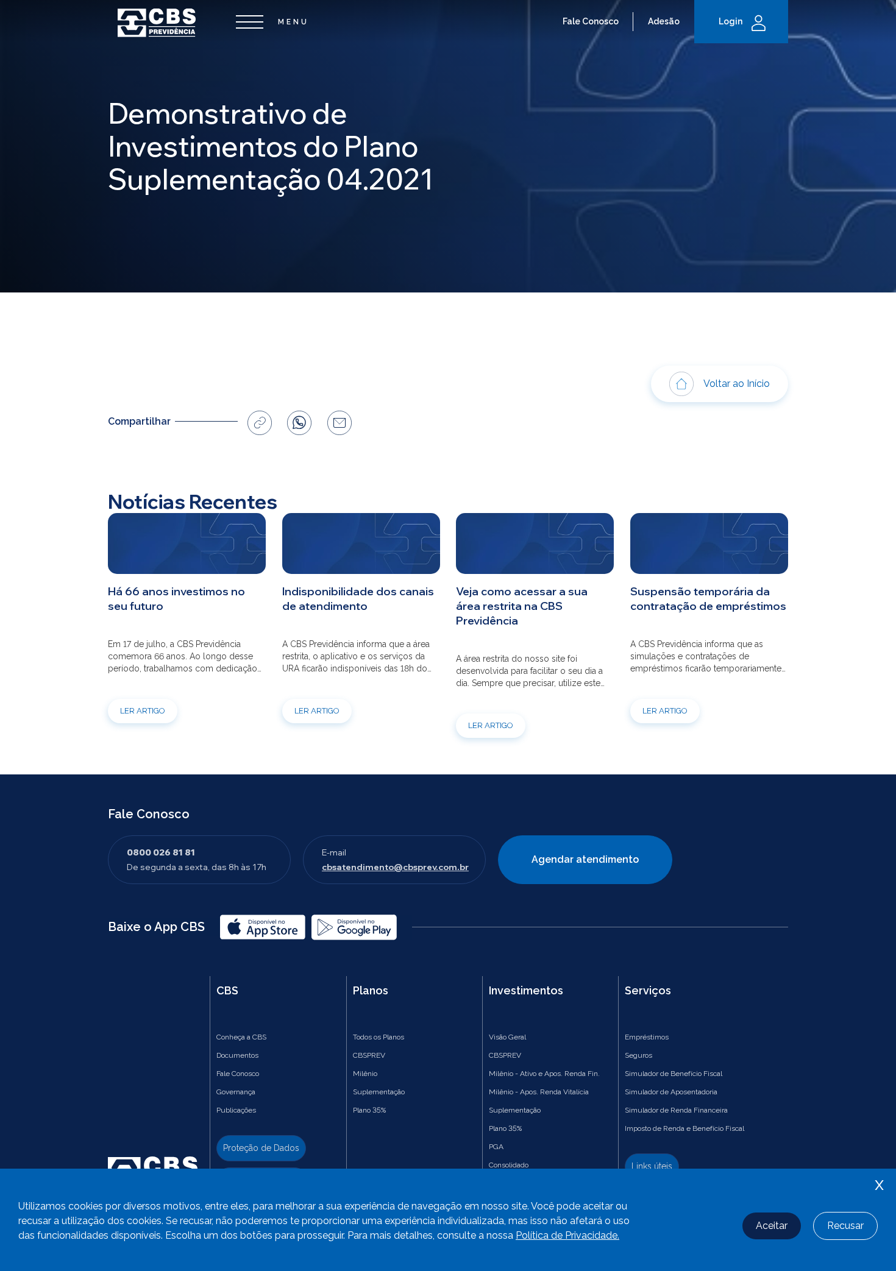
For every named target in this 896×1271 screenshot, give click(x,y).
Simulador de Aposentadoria (671, 1092)
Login (730, 21)
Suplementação (379, 1092)
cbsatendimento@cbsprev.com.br (395, 867)
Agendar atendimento (585, 859)
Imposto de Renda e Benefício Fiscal (684, 1128)
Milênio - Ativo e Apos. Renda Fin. (544, 1073)
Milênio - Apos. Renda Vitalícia (539, 1092)
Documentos (237, 1055)
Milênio (365, 1073)
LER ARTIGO (142, 710)
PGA (496, 1146)
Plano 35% (369, 1110)
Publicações (236, 1110)
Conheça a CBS (241, 1037)
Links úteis (651, 1166)
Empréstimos (647, 1037)
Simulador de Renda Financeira (676, 1110)
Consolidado (508, 1165)
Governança (235, 1092)
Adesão (664, 21)
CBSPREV (369, 1055)
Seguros (638, 1055)
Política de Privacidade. (567, 1235)
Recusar (845, 1225)
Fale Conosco (591, 21)
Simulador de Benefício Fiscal (673, 1073)
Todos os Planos (378, 1037)
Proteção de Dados (261, 1148)
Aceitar (772, 1225)
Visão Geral (507, 1037)
